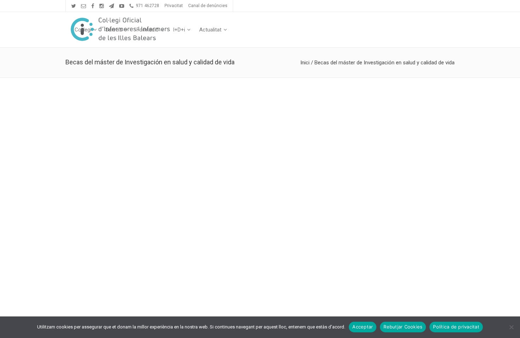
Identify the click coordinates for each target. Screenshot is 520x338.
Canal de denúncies (207, 5)
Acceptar (362, 327)
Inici (305, 62)
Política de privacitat (456, 327)
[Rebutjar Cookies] (511, 327)
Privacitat (173, 5)
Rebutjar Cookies (402, 327)
